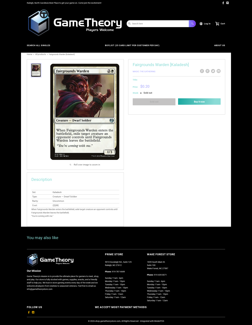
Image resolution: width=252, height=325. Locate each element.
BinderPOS (159, 321)
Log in (207, 23)
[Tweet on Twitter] (213, 71)
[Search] (192, 23)
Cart (223, 23)
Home (29, 54)
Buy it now (199, 101)
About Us (219, 45)
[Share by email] (219, 71)
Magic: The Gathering (144, 71)
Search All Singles (38, 45)
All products (40, 54)
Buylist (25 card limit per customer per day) (132, 45)
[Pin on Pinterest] (207, 71)
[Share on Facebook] (202, 71)
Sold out (154, 101)
